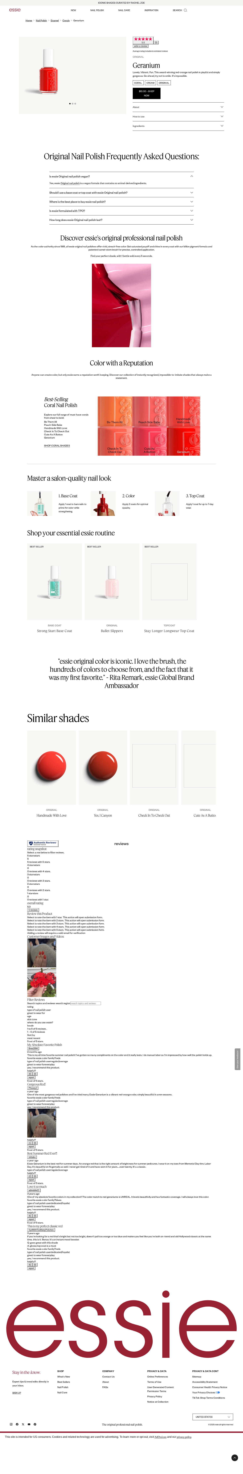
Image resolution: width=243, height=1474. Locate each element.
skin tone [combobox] (32, 1019)
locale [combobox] (30, 1025)
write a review (140, 46)
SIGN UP (16, 1392)
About (105, 1381)
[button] (121, 858)
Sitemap (196, 1376)
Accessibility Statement (205, 1381)
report (31, 1077)
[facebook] (17, 1424)
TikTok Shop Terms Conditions (208, 1397)
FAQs (105, 1387)
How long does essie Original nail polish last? (75, 220)
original (164, 82)
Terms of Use (154, 1381)
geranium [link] (78, 20)
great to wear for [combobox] (36, 1013)
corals (66, 20)
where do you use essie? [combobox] (40, 1022)
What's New (63, 1376)
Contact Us (108, 1376)
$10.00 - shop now (146, 93)
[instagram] (11, 1424)
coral (138, 82)
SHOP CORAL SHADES (57, 445)
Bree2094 (33, 1048)
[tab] (70, 103)
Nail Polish (41, 20)
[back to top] (234, 1457)
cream (150, 82)
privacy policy (184, 1436)
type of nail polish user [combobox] (39, 1009)
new (73, 10)
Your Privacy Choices (203, 1392)
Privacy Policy (154, 1396)
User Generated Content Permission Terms (160, 1389)
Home (29, 20)
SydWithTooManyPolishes (41, 1230)
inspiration (151, 10)
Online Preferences (157, 1376)
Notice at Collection (157, 1401)
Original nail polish (70, 183)
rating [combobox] (30, 1006)
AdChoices (160, 1436)
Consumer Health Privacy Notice (209, 1387)
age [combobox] (29, 1016)
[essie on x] (23, 1424)
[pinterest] (35, 1424)
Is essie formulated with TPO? (67, 210)
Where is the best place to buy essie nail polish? (77, 201)
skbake (32, 1157)
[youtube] (29, 1424)
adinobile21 (34, 1190)
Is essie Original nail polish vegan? (69, 176)
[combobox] (121, 1038)
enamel (55, 20)
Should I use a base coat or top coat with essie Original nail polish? (88, 192)
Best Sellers (63, 1381)
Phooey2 (33, 1088)
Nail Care (62, 1392)
